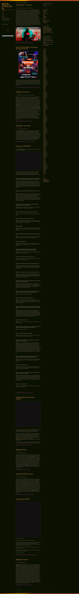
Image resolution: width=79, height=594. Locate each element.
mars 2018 (44, 150)
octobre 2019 (45, 131)
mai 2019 (44, 136)
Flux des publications (46, 179)
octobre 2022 (45, 95)
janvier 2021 (44, 116)
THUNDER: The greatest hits (23, 92)
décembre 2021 (45, 105)
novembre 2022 (45, 94)
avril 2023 (44, 89)
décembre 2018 (45, 141)
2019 (22, 42)
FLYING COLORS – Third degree (24, 5)
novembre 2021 (45, 106)
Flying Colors (24, 42)
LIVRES (44, 18)
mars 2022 (44, 102)
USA (33, 42)
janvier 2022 (44, 104)
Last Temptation (30, 392)
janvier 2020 (44, 128)
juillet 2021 (44, 110)
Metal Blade (29, 494)
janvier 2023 (44, 92)
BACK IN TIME (45, 10)
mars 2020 (44, 126)
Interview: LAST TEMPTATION (23, 146)
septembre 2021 (45, 108)
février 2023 (44, 91)
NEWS (44, 19)
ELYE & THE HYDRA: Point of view (47, 29)
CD (19, 42)
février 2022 (44, 103)
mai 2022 (44, 100)
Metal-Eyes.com (7, 6)
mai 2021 (44, 112)
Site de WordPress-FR (46, 181)
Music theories (28, 42)
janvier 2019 (44, 140)
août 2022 (44, 97)
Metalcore (32, 494)
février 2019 (44, 139)
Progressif (31, 42)
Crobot (24, 469)
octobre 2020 (45, 119)
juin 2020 (44, 123)
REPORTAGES (45, 21)
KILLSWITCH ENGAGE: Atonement (24, 474)
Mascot (26, 469)
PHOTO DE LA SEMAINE (46, 20)
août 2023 (44, 85)
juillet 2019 (44, 134)
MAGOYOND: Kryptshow (22, 559)
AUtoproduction (25, 141)
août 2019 (44, 133)
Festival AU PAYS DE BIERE (23, 499)
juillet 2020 (44, 122)
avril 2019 (44, 137)
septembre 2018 (45, 144)
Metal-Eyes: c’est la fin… (46, 27)
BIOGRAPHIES (45, 11)
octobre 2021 (45, 107)
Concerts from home (46, 13)
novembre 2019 (45, 130)
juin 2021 (44, 111)
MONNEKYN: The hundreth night (47, 28)
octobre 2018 (45, 143)
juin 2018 (44, 147)
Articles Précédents (18, 589)
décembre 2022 (45, 93)
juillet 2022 (44, 98)
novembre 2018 (45, 142)
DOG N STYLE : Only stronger (23, 125)
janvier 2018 (44, 152)
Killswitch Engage (25, 494)
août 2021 (44, 109)
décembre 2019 (45, 129)
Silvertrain (44, 40)
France (31, 141)
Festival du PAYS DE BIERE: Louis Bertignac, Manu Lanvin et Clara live (27, 47)
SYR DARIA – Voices (49, 39)
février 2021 (44, 115)
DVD (43, 15)
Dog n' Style (28, 141)
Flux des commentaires (46, 180)
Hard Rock (33, 141)
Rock (38, 87)
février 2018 (44, 151)
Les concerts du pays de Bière (28, 87)
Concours (44, 14)
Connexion (44, 178)
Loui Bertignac (33, 87)
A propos (3, 14)
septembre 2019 (45, 132)
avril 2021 (44, 113)
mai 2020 (44, 124)
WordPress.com (31, 592)
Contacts (3, 16)
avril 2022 (44, 101)
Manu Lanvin (36, 87)
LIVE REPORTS (21, 87)
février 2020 (44, 127)
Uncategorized (45, 22)
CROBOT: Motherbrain (21, 449)
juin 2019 (44, 135)
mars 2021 (44, 114)
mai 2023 (44, 88)
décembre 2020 (45, 117)
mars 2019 (44, 138)
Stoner (27, 469)
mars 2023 (44, 90)
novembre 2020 (45, 118)
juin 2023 (44, 87)
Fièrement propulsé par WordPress (20, 592)
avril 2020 (44, 125)
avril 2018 (44, 149)
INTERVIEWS (20, 392)
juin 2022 (44, 99)
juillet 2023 (44, 86)
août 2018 (44, 145)
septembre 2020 (45, 120)
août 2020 (44, 121)
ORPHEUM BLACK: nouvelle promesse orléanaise (25, 397)
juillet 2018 (44, 146)
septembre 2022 (45, 96)
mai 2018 (44, 148)
